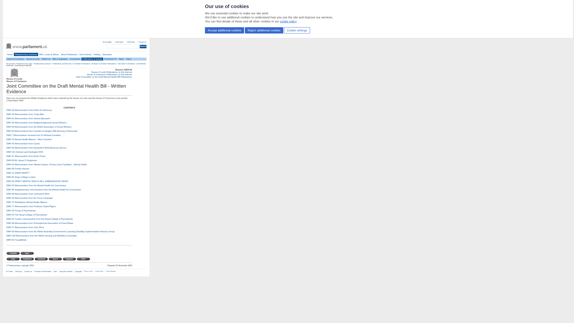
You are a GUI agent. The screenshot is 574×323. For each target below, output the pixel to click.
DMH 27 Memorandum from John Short (25, 227)
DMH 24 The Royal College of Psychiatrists (26, 215)
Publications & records (92, 59)
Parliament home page (24, 64)
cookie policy (288, 21)
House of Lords (33, 59)
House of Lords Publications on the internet (111, 72)
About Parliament (69, 54)
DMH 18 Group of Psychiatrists (21, 210)
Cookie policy (99, 271)
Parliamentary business (26, 54)
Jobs (55, 271)
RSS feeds (131, 42)
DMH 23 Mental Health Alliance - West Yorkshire (29, 139)
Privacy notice (88, 271)
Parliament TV (110, 59)
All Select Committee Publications (104, 64)
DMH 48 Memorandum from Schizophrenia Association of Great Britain (39, 223)
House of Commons (15, 59)
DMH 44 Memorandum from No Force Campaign (29, 198)
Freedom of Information (42, 271)
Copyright (78, 271)
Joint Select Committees (126, 64)
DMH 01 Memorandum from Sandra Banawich (28, 118)
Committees (75, 59)
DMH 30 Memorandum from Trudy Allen (25, 114)
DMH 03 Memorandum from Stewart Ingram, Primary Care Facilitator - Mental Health (46, 164)
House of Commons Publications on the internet (109, 74)
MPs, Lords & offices (49, 54)
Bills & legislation (60, 59)
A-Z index (9, 271)
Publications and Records (62, 64)
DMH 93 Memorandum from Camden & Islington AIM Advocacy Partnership (41, 131)
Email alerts (119, 42)
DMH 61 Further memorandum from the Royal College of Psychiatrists (39, 219)
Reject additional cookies (264, 30)
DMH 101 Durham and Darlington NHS (24, 152)
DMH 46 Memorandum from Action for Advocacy (29, 110)
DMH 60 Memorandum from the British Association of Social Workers (38, 127)
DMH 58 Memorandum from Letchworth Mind (27, 194)
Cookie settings (297, 30)
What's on (46, 59)
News (121, 59)
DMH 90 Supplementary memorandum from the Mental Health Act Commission (43, 189)
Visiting (97, 54)
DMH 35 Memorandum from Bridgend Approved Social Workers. (36, 122)
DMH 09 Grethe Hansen (17, 168)
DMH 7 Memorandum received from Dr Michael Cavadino (33, 135)
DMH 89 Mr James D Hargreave (21, 160)
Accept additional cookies (224, 30)
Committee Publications (81, 64)
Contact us (142, 42)
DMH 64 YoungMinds (16, 240)
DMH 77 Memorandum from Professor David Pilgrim (31, 206)
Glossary (18, 271)
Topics (129, 59)
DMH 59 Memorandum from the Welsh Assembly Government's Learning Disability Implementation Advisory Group (60, 231)
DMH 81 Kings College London (21, 177)
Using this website (65, 271)
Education (107, 54)
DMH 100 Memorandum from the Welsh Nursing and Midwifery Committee (41, 235)
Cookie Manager (111, 271)
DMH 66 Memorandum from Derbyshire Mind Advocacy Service (36, 148)
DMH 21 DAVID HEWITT (18, 173)
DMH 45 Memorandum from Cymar (23, 143)
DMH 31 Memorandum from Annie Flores (25, 156)
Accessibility (107, 42)
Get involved (85, 54)
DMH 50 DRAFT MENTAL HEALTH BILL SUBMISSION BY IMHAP (37, 181)
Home (10, 54)
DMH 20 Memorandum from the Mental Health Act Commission (36, 185)
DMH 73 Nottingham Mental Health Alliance (26, 202)
